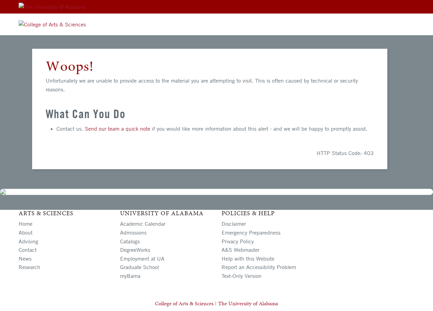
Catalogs (130, 241)
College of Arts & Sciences (184, 303)
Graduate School (139, 267)
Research (29, 267)
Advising (28, 241)
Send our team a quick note (117, 128)
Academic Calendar (142, 223)
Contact (28, 249)
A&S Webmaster (240, 249)
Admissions (133, 232)
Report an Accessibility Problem (259, 267)
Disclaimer (234, 223)
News (25, 258)
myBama (130, 275)
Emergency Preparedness (251, 232)
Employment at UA (142, 258)
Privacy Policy (238, 241)
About (25, 232)
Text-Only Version (241, 275)
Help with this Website (248, 258)
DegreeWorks (135, 249)
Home (25, 223)
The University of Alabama (248, 303)
